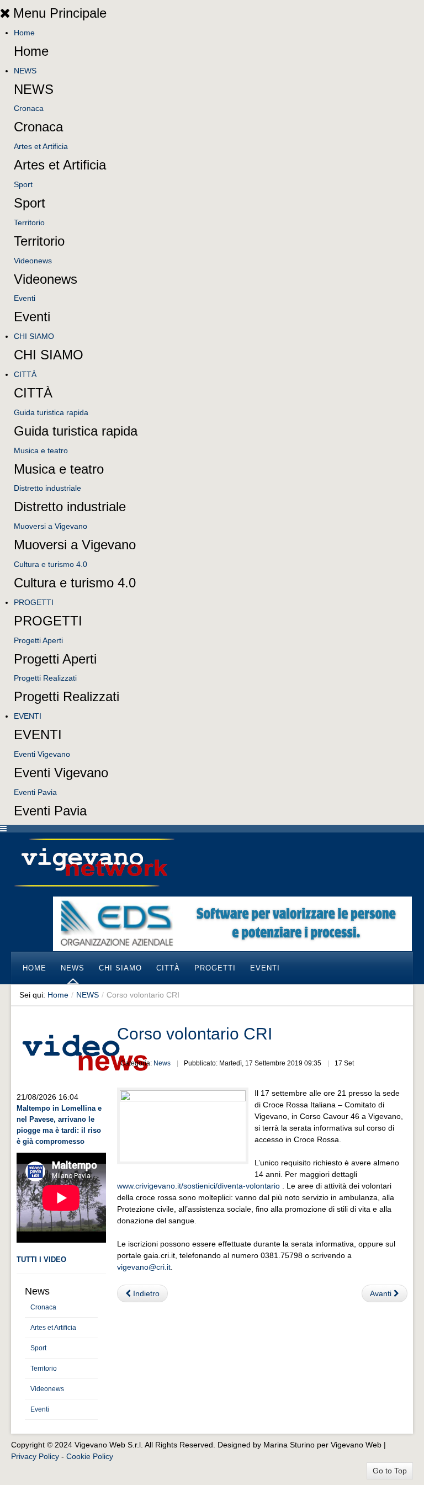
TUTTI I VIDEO (41, 1259)
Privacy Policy (35, 1456)
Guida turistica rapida (51, 412)
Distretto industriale (47, 488)
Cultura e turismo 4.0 (50, 564)
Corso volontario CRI (194, 1034)
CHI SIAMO (34, 336)
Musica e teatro (41, 450)
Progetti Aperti (38, 640)
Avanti (382, 1293)
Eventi (24, 298)
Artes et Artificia (41, 146)
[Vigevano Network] (94, 862)
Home (24, 32)
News (162, 1063)
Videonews (33, 260)
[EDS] (232, 923)
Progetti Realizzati (45, 677)
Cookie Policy (89, 1456)
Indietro (145, 1293)
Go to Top (390, 1470)
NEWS (25, 70)
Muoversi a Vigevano (50, 526)
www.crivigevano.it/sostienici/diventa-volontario (198, 1185)
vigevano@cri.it (144, 1267)
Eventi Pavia (35, 792)
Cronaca (29, 108)
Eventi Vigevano (42, 754)
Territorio (29, 222)
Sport (23, 184)
